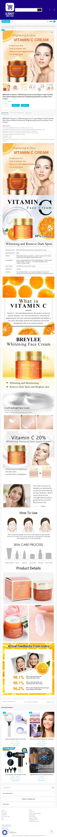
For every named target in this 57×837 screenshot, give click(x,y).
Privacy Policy (32, 816)
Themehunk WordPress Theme (38, 835)
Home (2, 26)
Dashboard (4, 813)
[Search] (53, 787)
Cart (2, 818)
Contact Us (31, 811)
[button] (52, 32)
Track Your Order (5, 816)
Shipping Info (32, 814)
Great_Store (43, 778)
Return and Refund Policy (35, 813)
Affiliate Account (33, 819)
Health (6, 26)
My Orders (4, 814)
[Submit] (39, 10)
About (30, 810)
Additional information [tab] (17, 112)
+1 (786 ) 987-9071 (6, 826)
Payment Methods (33, 818)
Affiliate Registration (34, 821)
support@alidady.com (6, 825)
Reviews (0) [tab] (28, 112)
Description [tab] (4, 112)
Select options (16, 745)
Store (2, 819)
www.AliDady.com (20, 835)
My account (4, 811)
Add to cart (15, 105)
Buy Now (25, 105)
